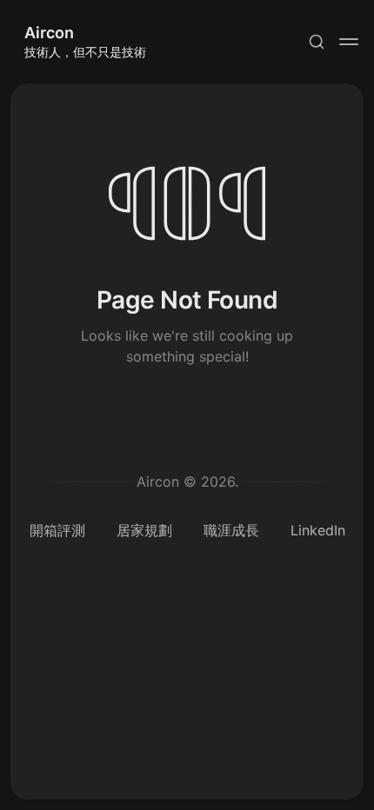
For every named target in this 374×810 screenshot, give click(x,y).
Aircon (49, 32)
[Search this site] (317, 42)
